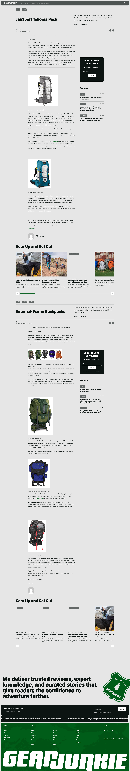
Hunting (78, 733)
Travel (32, 737)
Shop (5, 739)
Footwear (83, 104)
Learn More (67, 35)
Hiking (32, 301)
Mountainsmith (47, 558)
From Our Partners (43, 3)
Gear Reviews (25, 3)
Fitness (55, 739)
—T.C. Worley (31, 229)
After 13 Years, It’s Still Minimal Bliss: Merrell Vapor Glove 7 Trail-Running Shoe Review (90, 109)
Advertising (7, 737)
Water (54, 742)
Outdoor (25, 301)
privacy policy (98, 371)
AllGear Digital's (119, 738)
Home (19, 9)
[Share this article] (110, 30)
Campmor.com (39, 498)
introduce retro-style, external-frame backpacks (44, 337)
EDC (77, 737)
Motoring (55, 730)
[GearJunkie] (10, 3)
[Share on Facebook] (113, 30)
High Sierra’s (36, 371)
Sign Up (92, 75)
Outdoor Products (40, 494)
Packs (25, 9)
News (33, 3)
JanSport (55, 141)
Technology (33, 735)
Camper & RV (79, 742)
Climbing (78, 730)
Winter (32, 739)
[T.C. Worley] (31, 236)
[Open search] (124, 3)
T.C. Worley (40, 236)
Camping (20, 608)
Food (54, 733)
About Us (6, 730)
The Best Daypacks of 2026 (105, 280)
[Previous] (17, 293)
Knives (83, 94)
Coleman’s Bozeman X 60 (35, 502)
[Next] (112, 293)
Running (78, 735)
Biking (54, 737)
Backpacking (84, 115)
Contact (6, 733)
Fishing (55, 735)
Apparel (78, 739)
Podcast (6, 735)
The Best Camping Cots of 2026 (27, 634)
